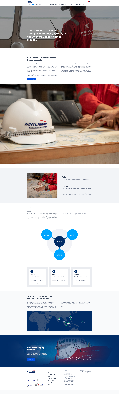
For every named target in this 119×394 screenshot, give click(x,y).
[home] (30, 2)
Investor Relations (62, 4)
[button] (89, 2)
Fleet (46, 4)
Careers (76, 4)
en (89, 1)
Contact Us (81, 4)
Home (29, 4)
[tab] (32, 52)
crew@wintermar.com (68, 374)
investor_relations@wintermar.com (70, 384)
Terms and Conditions (54, 391)
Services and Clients (39, 4)
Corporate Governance (53, 4)
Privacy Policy (62, 391)
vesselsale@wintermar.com (68, 381)
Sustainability (70, 4)
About (33, 4)
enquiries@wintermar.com (68, 371)
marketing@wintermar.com (68, 378)
